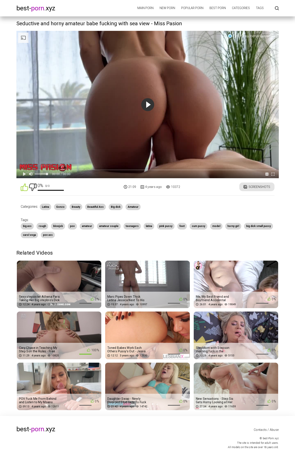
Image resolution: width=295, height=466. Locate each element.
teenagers (132, 226)
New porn (167, 8)
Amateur (133, 206)
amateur (87, 226)
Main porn (145, 8)
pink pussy (165, 226)
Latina (45, 206)
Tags (260, 8)
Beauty (76, 206)
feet (182, 226)
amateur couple (109, 226)
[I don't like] (32, 187)
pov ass (48, 234)
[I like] (24, 187)
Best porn (217, 8)
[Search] (277, 8)
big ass (27, 226)
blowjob (58, 226)
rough (42, 226)
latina (149, 226)
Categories (241, 8)
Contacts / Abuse (266, 429)
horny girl (233, 226)
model (216, 226)
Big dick (116, 206)
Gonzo (60, 206)
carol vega (29, 234)
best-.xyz (35, 8)
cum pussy (198, 226)
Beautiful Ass (95, 206)
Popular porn (192, 8)
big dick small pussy (258, 226)
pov (72, 226)
